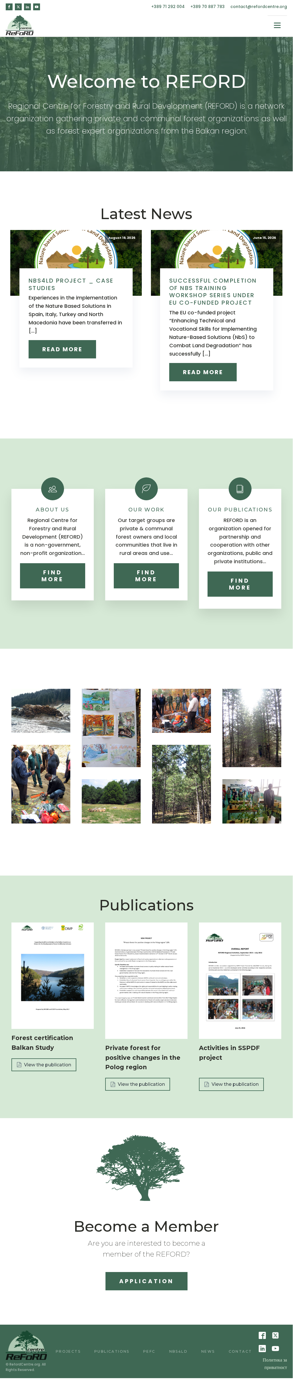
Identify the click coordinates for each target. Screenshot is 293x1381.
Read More (62, 349)
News (208, 1351)
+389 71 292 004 (168, 6)
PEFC (149, 1351)
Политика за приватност (275, 1364)
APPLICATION (146, 1281)
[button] (43, 1065)
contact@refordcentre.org (258, 6)
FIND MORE (52, 575)
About (33, 1351)
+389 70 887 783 (207, 6)
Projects (68, 1351)
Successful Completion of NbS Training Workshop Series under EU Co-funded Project (213, 292)
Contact (240, 1351)
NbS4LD (178, 1351)
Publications (111, 1351)
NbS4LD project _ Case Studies (71, 284)
